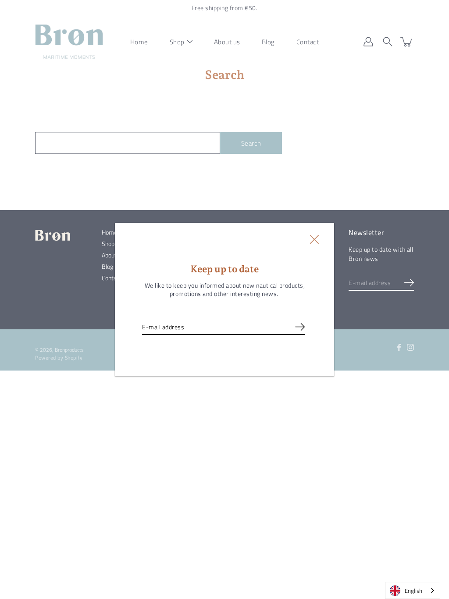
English (413, 590)
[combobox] (412, 590)
